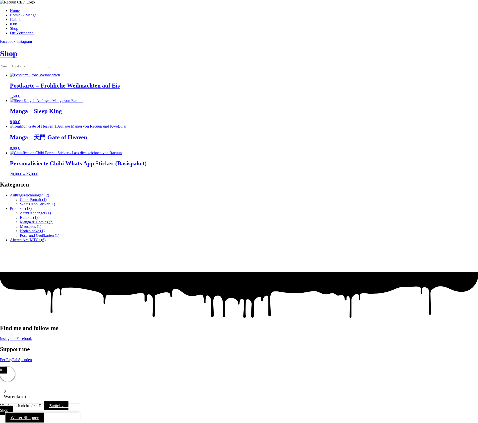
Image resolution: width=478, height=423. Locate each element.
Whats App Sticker (37, 204)
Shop (8, 53)
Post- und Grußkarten (39, 235)
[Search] (49, 67)
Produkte (21, 208)
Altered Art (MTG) (28, 240)
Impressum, (9, 364)
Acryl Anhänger (35, 213)
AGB (59, 364)
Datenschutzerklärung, (37, 364)
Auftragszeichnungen (29, 195)
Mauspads (30, 226)
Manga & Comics (36, 222)
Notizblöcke (32, 231)
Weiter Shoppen (24, 417)
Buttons (29, 217)
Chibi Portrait (33, 199)
